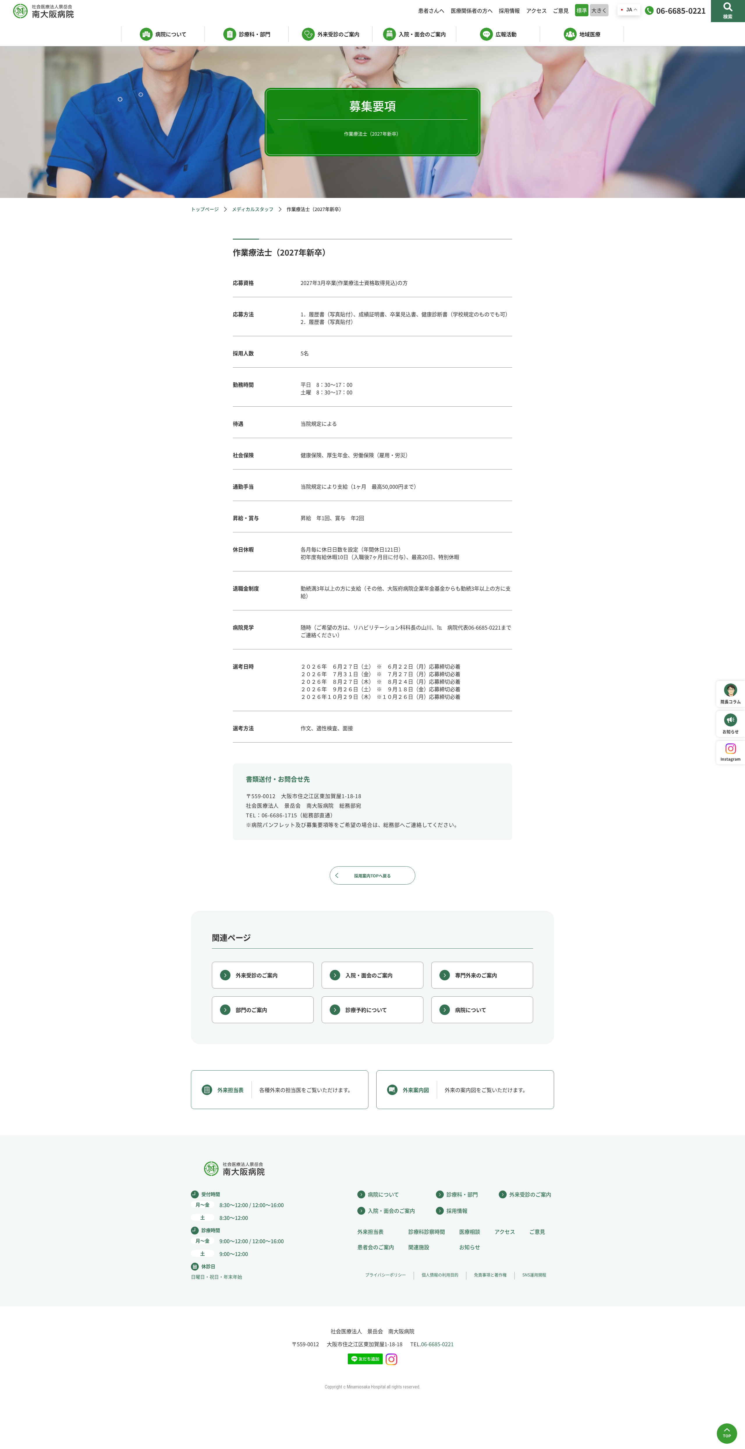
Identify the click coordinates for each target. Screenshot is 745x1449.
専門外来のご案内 (476, 975)
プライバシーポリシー (385, 1275)
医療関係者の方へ (472, 10)
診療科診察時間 (426, 1231)
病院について (171, 34)
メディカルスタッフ (253, 209)
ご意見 (561, 10)
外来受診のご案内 (338, 34)
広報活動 (506, 34)
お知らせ (469, 1247)
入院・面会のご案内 (422, 34)
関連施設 (418, 1247)
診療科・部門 (254, 34)
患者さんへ (431, 10)
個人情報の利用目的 (440, 1275)
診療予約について (366, 1010)
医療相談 (469, 1231)
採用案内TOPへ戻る (372, 875)
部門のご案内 (251, 1010)
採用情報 (509, 10)
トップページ (205, 209)
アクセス (536, 10)
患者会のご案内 (375, 1247)
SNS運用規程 (534, 1275)
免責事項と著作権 (490, 1275)
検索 (727, 16)
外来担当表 (370, 1231)
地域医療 (589, 34)
